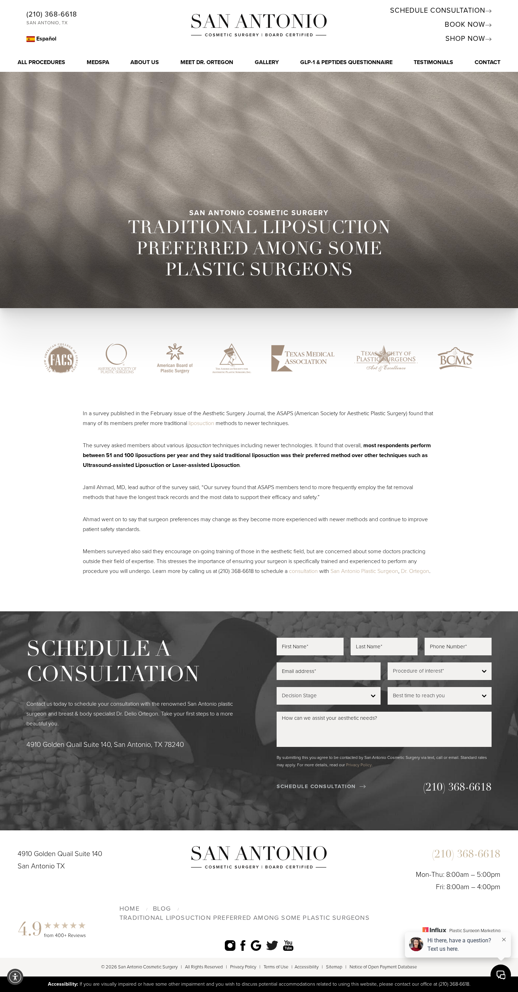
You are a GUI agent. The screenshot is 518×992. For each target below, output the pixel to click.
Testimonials (433, 62)
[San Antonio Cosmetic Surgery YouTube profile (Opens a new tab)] (288, 945)
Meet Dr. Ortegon (206, 62)
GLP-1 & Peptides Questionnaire (346, 62)
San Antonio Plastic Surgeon (364, 571)
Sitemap (334, 967)
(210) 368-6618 (51, 14)
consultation (303, 571)
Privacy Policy (359, 764)
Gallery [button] (267, 62)
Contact (487, 62)
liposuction (201, 423)
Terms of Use (276, 967)
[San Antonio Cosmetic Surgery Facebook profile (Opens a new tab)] (243, 945)
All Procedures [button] (41, 62)
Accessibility (307, 967)
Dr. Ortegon (415, 571)
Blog (162, 908)
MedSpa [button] (98, 62)
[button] (15, 977)
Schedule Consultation (437, 10)
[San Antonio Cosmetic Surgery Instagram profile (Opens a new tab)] (230, 945)
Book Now (465, 24)
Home (129, 908)
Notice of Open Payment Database (383, 967)
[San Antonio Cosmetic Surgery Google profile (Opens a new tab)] (256, 945)
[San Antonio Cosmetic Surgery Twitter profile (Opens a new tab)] (272, 945)
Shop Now (465, 39)
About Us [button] (144, 62)
